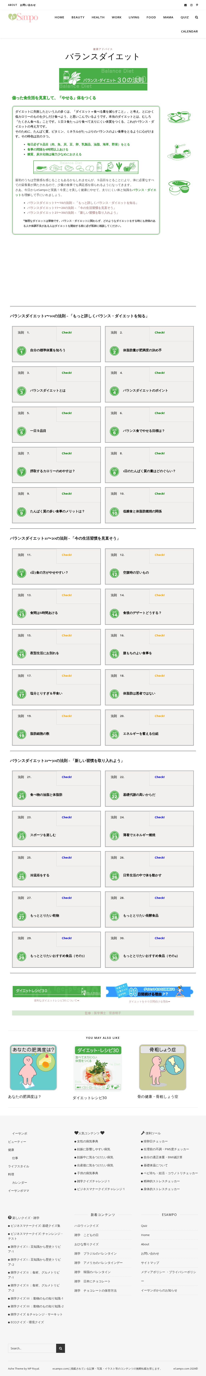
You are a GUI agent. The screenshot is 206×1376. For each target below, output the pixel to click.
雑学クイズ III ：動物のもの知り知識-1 (37, 1298)
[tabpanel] (56, 351)
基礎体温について (155, 1165)
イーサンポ (19, 1133)
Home (59, 17)
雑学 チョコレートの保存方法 (95, 1290)
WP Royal (33, 1368)
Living (134, 17)
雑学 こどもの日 (86, 1235)
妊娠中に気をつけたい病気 (94, 1157)
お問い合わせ (28, 5)
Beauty (78, 17)
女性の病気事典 (87, 1141)
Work (117, 17)
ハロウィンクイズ (86, 1226)
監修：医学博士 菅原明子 (103, 1013)
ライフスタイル (18, 1166)
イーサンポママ (18, 1190)
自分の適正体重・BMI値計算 (162, 1157)
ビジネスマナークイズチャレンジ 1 (100, 1189)
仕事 (14, 1158)
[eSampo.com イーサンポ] (23, 17)
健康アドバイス (103, 49)
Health (98, 17)
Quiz (185, 17)
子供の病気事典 (87, 1173)
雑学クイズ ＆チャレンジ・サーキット (36, 1314)
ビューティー (17, 1142)
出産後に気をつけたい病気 (94, 1165)
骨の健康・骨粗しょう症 (157, 1096)
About (12, 5)
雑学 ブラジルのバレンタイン (95, 1253)
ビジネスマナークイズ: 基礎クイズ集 (35, 1226)
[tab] (35, 334)
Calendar (189, 31)
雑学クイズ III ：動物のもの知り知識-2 (37, 1306)
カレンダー (19, 1182)
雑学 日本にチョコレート (92, 1281)
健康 (11, 1150)
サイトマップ (150, 1263)
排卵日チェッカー (155, 1141)
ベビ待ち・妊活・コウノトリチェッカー (170, 1173)
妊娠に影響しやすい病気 (93, 1149)
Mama (168, 17)
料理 (11, 1174)
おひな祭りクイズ (86, 1244)
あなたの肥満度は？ (25, 1096)
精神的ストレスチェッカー (161, 1181)
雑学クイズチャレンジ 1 (93, 1181)
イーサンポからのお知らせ (159, 1290)
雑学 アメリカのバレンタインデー (98, 1263)
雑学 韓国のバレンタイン (92, 1272)
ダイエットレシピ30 (90, 1097)
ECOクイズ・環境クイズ (27, 1322)
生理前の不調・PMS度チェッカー (166, 1149)
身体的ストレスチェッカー (161, 1189)
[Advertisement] (103, 271)
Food (151, 17)
